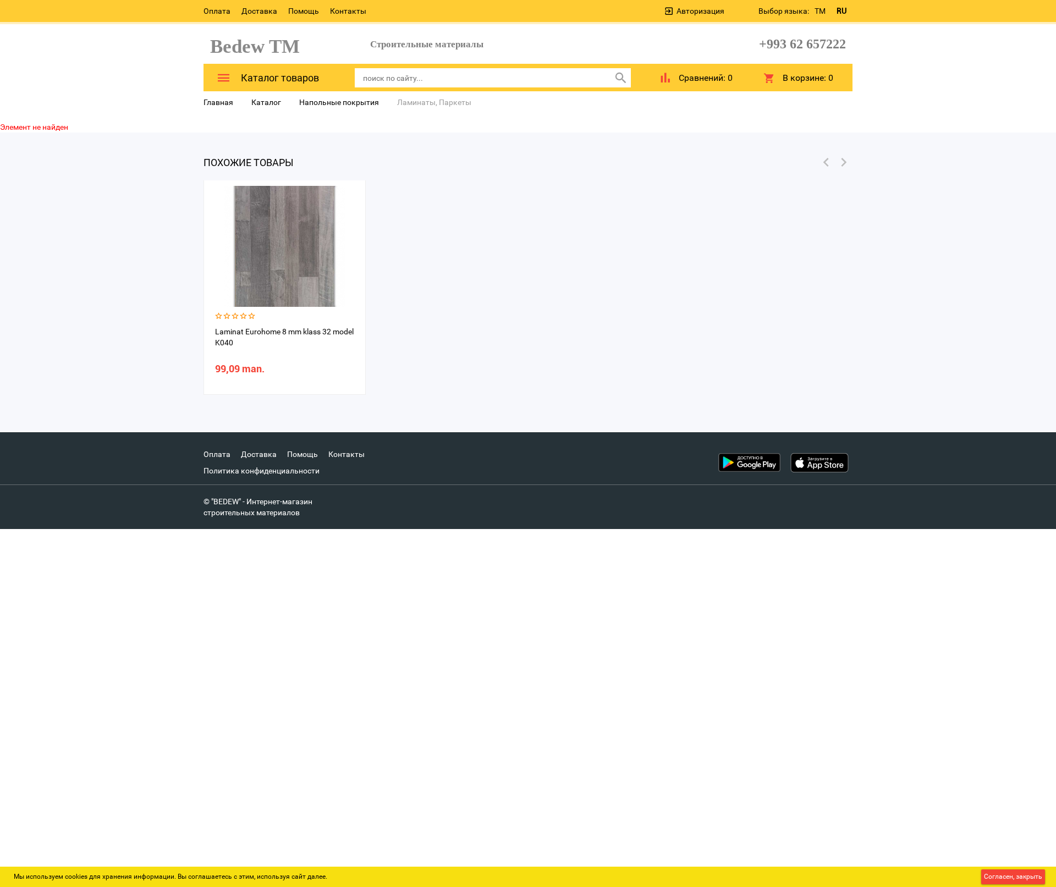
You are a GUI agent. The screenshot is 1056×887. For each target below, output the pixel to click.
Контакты (348, 11)
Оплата (217, 11)
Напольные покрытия (339, 102)
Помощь (303, 11)
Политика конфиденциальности (262, 470)
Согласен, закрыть (1013, 876)
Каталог (266, 102)
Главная (218, 102)
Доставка (259, 11)
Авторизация (700, 11)
